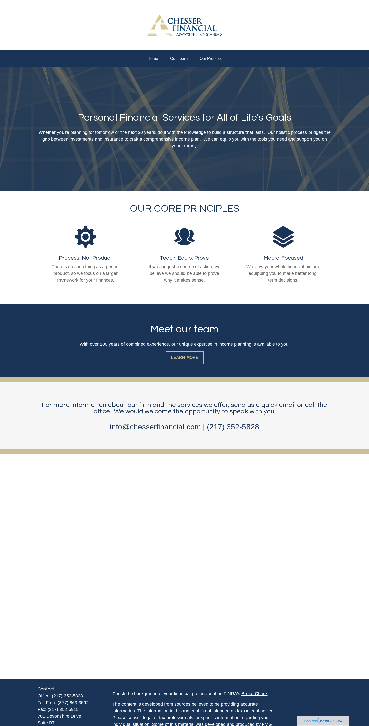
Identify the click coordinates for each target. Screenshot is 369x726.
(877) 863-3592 (73, 702)
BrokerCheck (254, 693)
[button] (152, 58)
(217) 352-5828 (67, 695)
